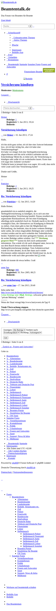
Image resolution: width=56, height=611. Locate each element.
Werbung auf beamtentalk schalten (21, 587)
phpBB (15, 463)
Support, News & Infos (27, 573)
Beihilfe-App (12, 594)
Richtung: (25, 332)
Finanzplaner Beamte (33, 71)
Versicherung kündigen (17, 84)
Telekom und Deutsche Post (29, 524)
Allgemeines (22, 499)
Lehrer (20, 529)
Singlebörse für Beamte (27, 551)
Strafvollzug (22, 519)
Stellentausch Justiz (31, 539)
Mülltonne (21, 575)
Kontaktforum (23, 561)
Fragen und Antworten (27, 568)
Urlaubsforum (23, 566)
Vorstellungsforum (25, 558)
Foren (9, 494)
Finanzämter (22, 526)
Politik (20, 563)
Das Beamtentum (14, 604)
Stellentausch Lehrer (31, 543)
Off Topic (21, 553)
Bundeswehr (22, 516)
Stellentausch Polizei (32, 534)
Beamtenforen (18, 497)
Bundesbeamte (23, 502)
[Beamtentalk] (9, 2)
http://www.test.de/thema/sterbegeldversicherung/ (22, 292)
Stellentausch (23, 531)
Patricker (5, 183)
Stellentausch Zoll (30, 541)
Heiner (4, 117)
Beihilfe (10, 597)
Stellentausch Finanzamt (33, 536)
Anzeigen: (8, 330)
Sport (19, 570)
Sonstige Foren (18, 556)
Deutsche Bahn (24, 521)
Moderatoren (17, 90)
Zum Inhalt (6, 20)
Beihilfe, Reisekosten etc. (28, 507)
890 (17, 270)
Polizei (20, 511)
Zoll (19, 509)
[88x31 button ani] (49, 71)
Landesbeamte (23, 504)
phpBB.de (31, 467)
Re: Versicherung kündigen (16, 196)
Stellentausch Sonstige (32, 546)
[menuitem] (23, 37)
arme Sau (5, 267)
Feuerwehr (22, 514)
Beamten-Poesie (24, 548)
